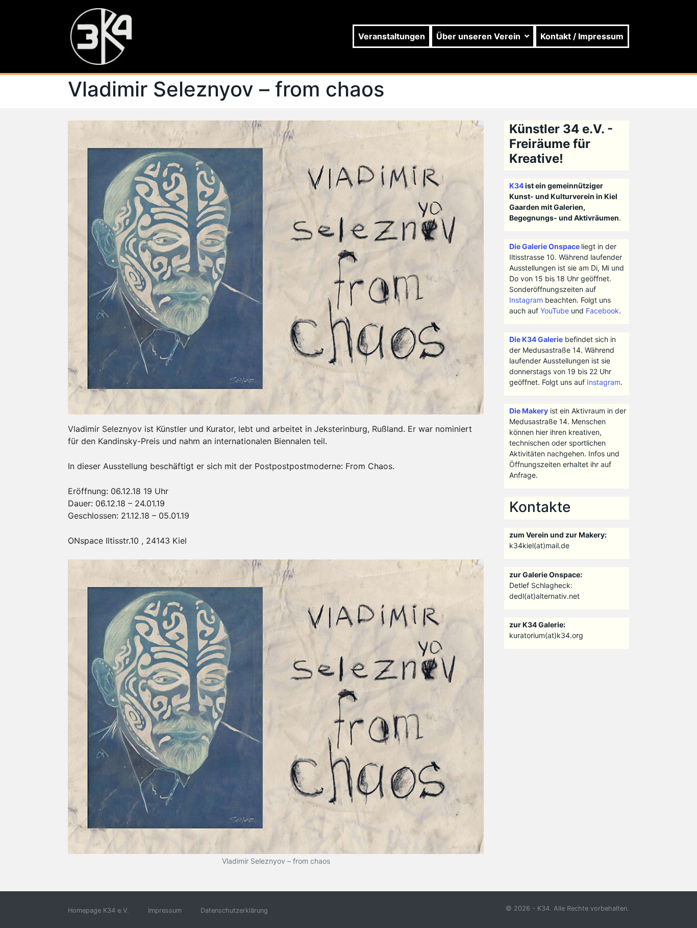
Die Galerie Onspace (544, 246)
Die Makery (528, 410)
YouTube (554, 310)
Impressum (165, 910)
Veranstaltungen (391, 36)
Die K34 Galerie (536, 339)
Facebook (602, 310)
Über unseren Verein (478, 36)
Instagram (526, 300)
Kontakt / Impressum (582, 36)
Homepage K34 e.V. (98, 910)
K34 (516, 185)
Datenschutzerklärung (234, 910)
